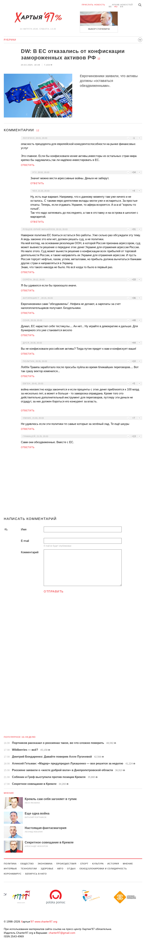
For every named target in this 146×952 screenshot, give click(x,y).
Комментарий (29, 552)
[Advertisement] (73, 484)
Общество (27, 863)
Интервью (10, 868)
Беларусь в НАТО (36, 874)
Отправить (54, 591)
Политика (10, 863)
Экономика (45, 863)
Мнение (9, 793)
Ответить (28, 165)
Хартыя (38, 17)
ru (115, 7)
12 (99, 58)
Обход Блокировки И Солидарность (103, 868)
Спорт (84, 863)
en (121, 7)
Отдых (71, 868)
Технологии (29, 868)
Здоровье (47, 868)
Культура (98, 863)
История (113, 863)
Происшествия (66, 863)
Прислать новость (93, 5)
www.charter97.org (46, 921)
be (110, 7)
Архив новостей (122, 5)
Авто (60, 868)
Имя (23, 529)
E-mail (25, 540)
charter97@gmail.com (62, 932)
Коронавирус (12, 874)
